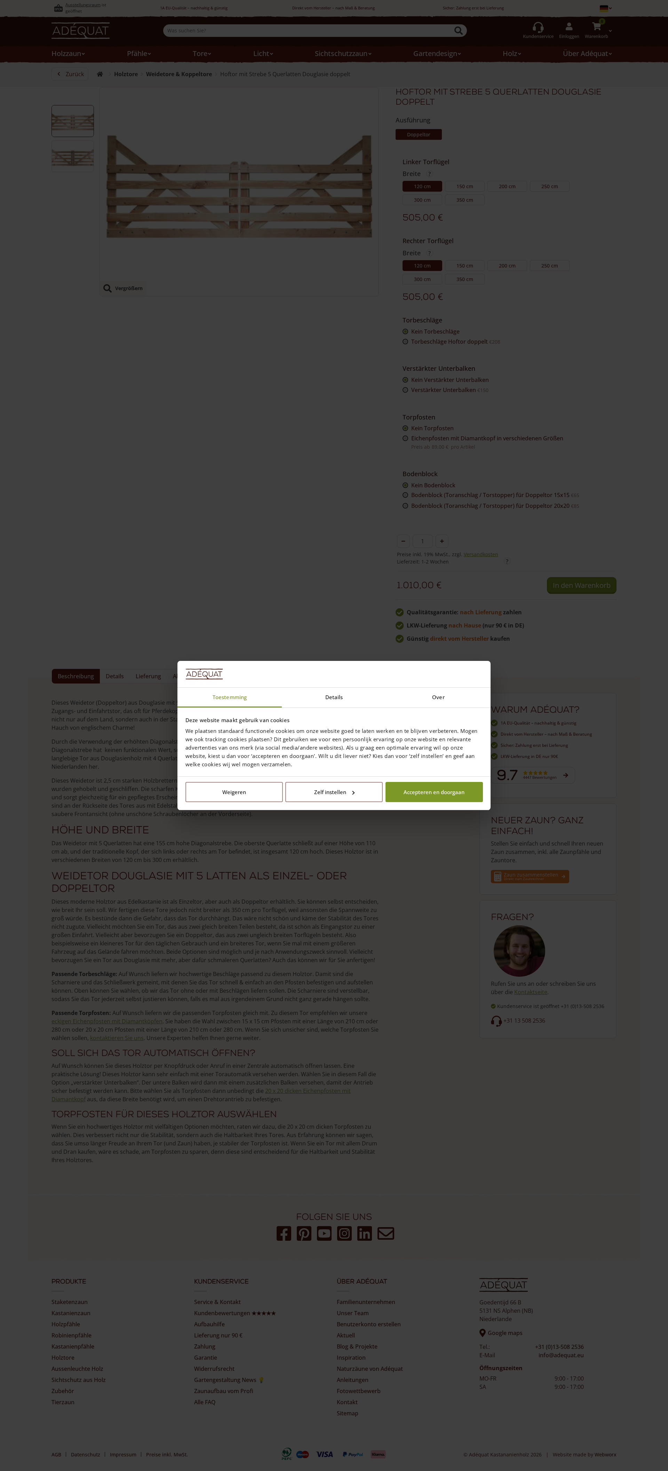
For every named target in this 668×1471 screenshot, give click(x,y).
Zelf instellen (330, 792)
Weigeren (234, 792)
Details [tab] (334, 697)
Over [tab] (438, 697)
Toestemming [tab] (230, 697)
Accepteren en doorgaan (434, 792)
